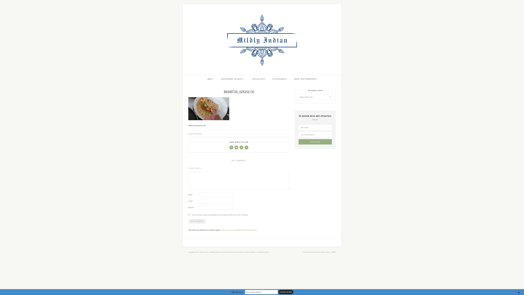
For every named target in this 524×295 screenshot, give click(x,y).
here (241, 252)
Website (191, 207)
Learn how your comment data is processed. (239, 230)
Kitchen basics (279, 79)
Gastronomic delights (231, 79)
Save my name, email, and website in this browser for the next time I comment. (220, 215)
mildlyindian (196, 134)
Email (190, 201)
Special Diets (258, 79)
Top (333, 252)
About (210, 79)
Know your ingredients (305, 79)
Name (190, 195)
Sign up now (237, 292)
